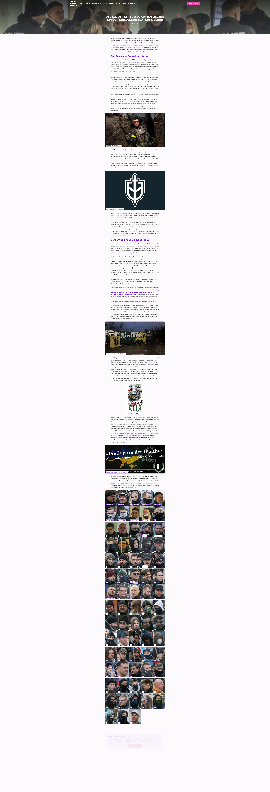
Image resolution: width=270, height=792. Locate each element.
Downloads (131, 3)
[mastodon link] (154, 779)
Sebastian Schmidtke (141, 277)
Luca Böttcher (123, 292)
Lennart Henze (133, 292)
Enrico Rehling (144, 292)
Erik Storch (150, 290)
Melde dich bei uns (193, 3)
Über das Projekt (108, 3)
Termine (117, 3)
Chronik (124, 3)
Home (81, 3)
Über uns (153, 769)
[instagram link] (171, 779)
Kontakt (153, 776)
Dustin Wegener (125, 294)
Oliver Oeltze (141, 290)
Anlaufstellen (168, 772)
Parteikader (95, 3)
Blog (87, 3)
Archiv (166, 761)
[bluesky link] (163, 779)
